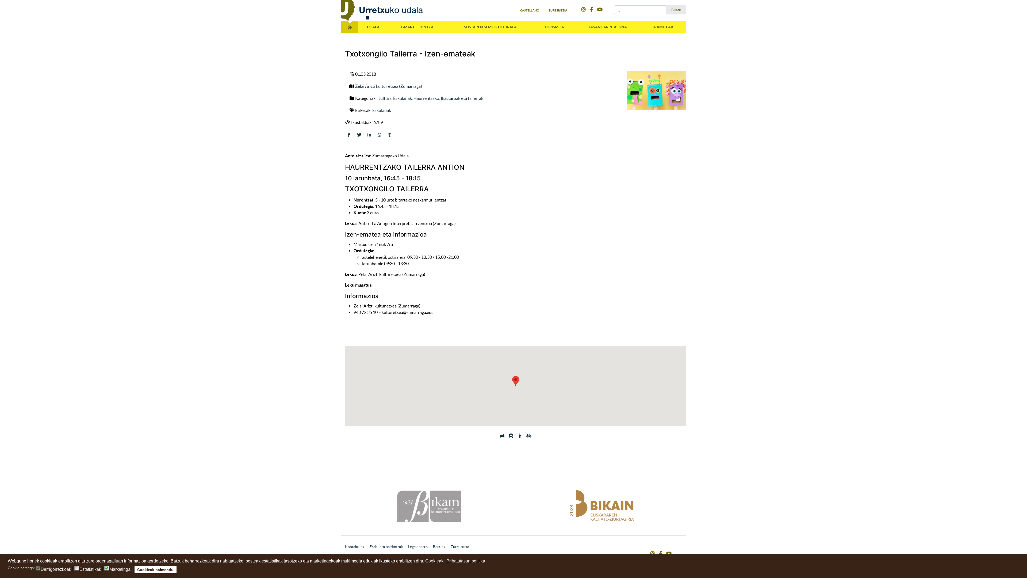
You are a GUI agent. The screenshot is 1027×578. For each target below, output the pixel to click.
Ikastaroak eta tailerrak (462, 98)
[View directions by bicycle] (529, 435)
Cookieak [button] (434, 561)
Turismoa (554, 27)
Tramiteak (662, 27)
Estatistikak (90, 569)
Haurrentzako (426, 98)
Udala (373, 27)
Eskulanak (402, 98)
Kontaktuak (354, 547)
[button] (515, 381)
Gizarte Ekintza (417, 27)
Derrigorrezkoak (56, 569)
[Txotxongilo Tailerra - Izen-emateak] (656, 91)
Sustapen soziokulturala (490, 27)
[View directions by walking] (520, 435)
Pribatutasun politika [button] (465, 561)
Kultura (384, 98)
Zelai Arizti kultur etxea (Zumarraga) (388, 86)
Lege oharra (418, 547)
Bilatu (676, 10)
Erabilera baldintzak (386, 547)
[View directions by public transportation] (511, 435)
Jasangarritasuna (608, 27)
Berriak (439, 547)
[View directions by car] (502, 435)
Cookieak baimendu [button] (155, 570)
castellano (529, 10)
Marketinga (120, 569)
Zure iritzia (558, 10)
